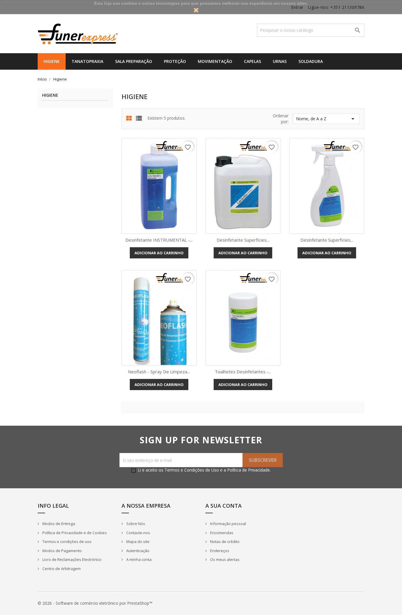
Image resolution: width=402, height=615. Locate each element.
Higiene (52, 61)
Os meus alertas (224, 559)
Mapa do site (137, 541)
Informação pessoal (227, 523)
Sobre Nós (135, 523)
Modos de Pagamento (61, 550)
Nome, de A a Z (326, 118)
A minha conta (138, 559)
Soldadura (310, 61)
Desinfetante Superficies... (243, 240)
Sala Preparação (133, 61)
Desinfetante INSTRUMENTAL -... (158, 240)
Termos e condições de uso (66, 541)
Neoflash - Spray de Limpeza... (159, 372)
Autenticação (137, 550)
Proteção (175, 61)
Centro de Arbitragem (61, 568)
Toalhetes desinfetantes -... (243, 372)
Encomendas (221, 532)
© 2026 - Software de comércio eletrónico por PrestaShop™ (95, 603)
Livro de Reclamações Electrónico (71, 559)
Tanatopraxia (87, 61)
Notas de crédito (224, 541)
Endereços (219, 550)
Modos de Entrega (58, 523)
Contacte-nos (137, 532)
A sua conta (223, 505)
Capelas (252, 61)
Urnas (280, 61)
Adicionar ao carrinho (159, 252)
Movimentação (215, 61)
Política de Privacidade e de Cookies (74, 532)
